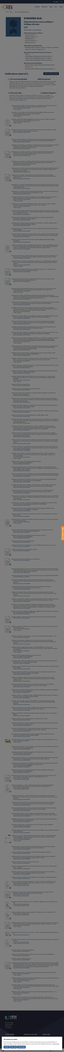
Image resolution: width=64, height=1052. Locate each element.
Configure (21, 1047)
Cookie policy (55, 1044)
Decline (13, 1047)
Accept (7, 1047)
